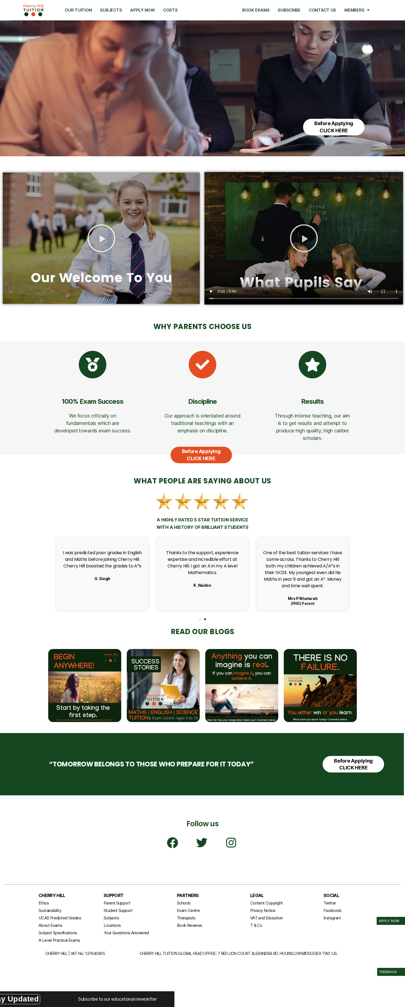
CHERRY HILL (52, 895)
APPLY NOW (142, 10)
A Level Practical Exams (59, 940)
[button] (101, 238)
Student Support (118, 910)
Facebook (332, 910)
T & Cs (256, 925)
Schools (184, 903)
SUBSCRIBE (289, 10)
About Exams (50, 925)
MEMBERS (354, 10)
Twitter (329, 903)
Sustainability (50, 910)
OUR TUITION (78, 10)
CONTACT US (322, 10)
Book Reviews (189, 925)
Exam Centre (188, 910)
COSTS (170, 10)
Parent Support (117, 903)
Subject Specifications (58, 932)
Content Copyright (266, 903)
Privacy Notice (262, 910)
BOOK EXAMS (255, 10)
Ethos (44, 903)
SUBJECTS (111, 10)
